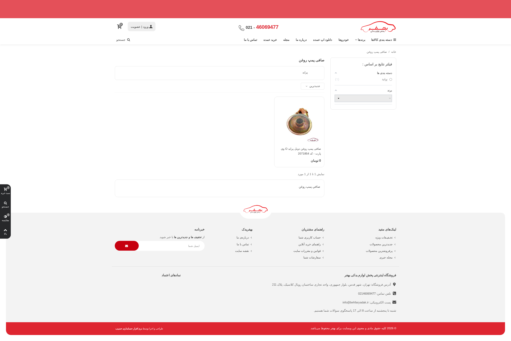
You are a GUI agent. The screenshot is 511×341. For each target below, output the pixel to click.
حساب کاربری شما (310, 237)
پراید (305, 72)
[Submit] (127, 246)
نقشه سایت (242, 250)
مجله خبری (386, 257)
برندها (361, 39)
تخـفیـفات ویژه (384, 237)
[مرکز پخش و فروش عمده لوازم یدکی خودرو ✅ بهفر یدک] (378, 27)
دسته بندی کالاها (381, 39)
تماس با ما (250, 39)
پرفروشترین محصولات (379, 250)
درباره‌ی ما (243, 237)
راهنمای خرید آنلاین (309, 244)
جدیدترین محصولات (381, 244)
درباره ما (301, 39)
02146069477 (367, 293)
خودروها (344, 39)
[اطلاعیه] (255, 9)
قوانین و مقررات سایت (307, 250)
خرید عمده (270, 39)
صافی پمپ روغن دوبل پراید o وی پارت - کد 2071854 (301, 151)
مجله (286, 39)
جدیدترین (314, 86)
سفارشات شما (312, 257)
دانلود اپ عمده (322, 39)
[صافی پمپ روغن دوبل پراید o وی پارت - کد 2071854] (299, 122)
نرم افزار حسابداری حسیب (128, 328)
